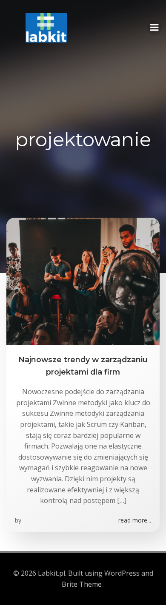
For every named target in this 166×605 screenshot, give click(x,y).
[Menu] (154, 27)
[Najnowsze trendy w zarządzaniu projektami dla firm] (83, 281)
